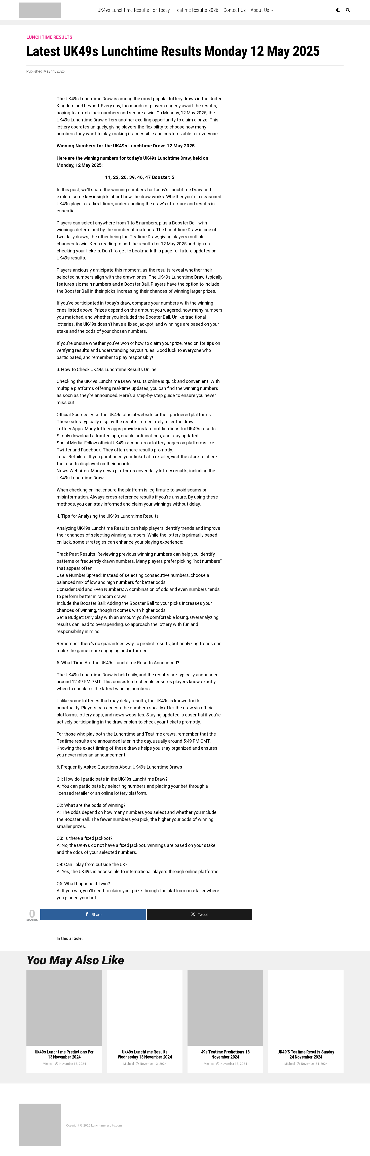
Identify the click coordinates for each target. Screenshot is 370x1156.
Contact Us (235, 10)
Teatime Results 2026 (196, 10)
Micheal (48, 1064)
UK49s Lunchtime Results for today (133, 10)
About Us (260, 10)
